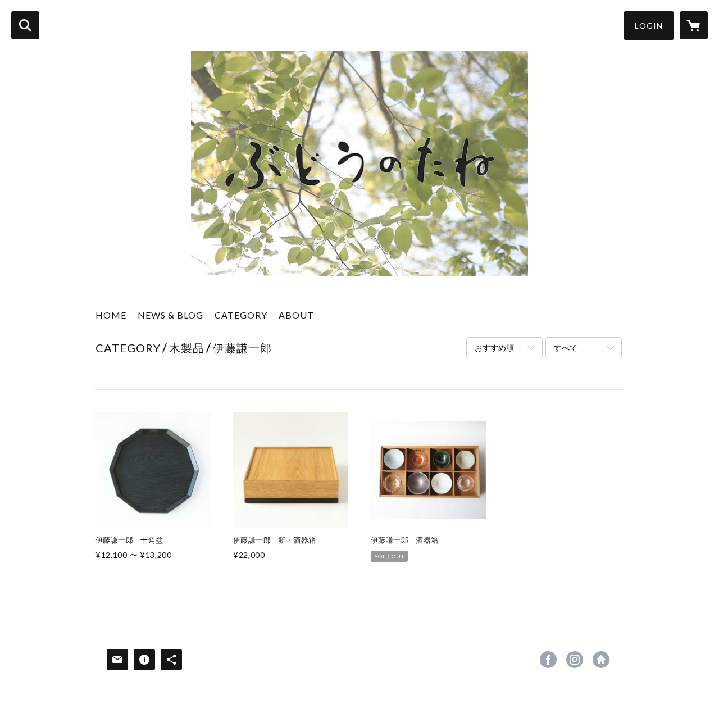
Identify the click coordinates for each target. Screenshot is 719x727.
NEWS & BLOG (170, 315)
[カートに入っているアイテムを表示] (694, 25)
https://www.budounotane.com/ (601, 659)
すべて (565, 347)
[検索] (25, 25)
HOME (110, 315)
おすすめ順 (494, 347)
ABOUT (296, 315)
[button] (649, 25)
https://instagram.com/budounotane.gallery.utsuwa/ (574, 659)
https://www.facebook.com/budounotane (548, 659)
